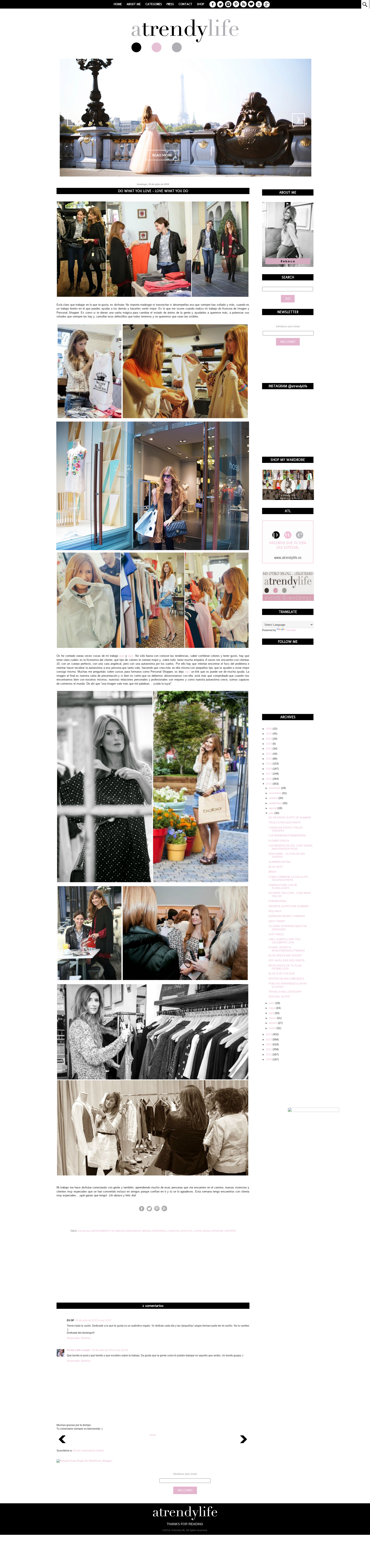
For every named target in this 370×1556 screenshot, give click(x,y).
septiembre (276, 803)
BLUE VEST (276, 866)
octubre (273, 798)
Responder (73, 1338)
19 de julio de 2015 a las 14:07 (93, 1320)
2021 (269, 753)
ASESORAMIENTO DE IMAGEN (108, 1231)
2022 (269, 748)
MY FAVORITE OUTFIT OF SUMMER (290, 817)
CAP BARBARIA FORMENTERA (287, 835)
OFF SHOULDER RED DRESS (286, 960)
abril (272, 1013)
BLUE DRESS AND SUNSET (285, 955)
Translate (290, 630)
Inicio (153, 1434)
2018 (269, 768)
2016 (269, 778)
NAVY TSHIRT (277, 921)
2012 (269, 1044)
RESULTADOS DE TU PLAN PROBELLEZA (285, 967)
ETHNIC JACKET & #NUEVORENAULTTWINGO (287, 949)
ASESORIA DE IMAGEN (138, 1231)
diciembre (275, 788)
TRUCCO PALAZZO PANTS (285, 822)
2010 (269, 1054)
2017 (269, 773)
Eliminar (86, 1338)
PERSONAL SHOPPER (223, 1231)
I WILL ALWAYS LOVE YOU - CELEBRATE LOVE (285, 941)
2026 (269, 728)
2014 (269, 1034)
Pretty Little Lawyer (79, 1350)
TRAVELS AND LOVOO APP (285, 991)
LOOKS (197, 1231)
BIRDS (272, 871)
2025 (269, 733)
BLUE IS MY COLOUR (282, 973)
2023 (269, 743)
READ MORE (162, 155)
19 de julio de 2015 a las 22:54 (110, 1350)
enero (272, 1028)
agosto (273, 808)
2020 (269, 758)
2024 (269, 738)
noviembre (275, 793)
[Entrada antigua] (243, 1444)
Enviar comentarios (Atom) (88, 1450)
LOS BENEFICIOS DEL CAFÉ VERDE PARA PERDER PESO (291, 847)
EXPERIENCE (159, 1231)
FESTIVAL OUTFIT (279, 996)
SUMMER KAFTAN (280, 861)
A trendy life (84, 1231)
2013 (269, 1039)
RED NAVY (275, 911)
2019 (269, 763)
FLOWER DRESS (279, 840)
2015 (269, 783)
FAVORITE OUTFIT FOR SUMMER (289, 906)
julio (272, 813)
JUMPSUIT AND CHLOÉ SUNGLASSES (283, 887)
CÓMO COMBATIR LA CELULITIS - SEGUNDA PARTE (289, 878)
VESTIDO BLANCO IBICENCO (286, 978)
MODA (206, 1231)
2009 (269, 1059)
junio (272, 1003)
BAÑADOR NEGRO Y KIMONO (287, 916)
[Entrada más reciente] (62, 1444)
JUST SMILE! (276, 934)
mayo (272, 1008)
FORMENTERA (277, 901)
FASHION (173, 1231)
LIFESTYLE (186, 1231)
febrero (273, 1023)
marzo (273, 1018)
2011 (269, 1049)
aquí (122, 655)
